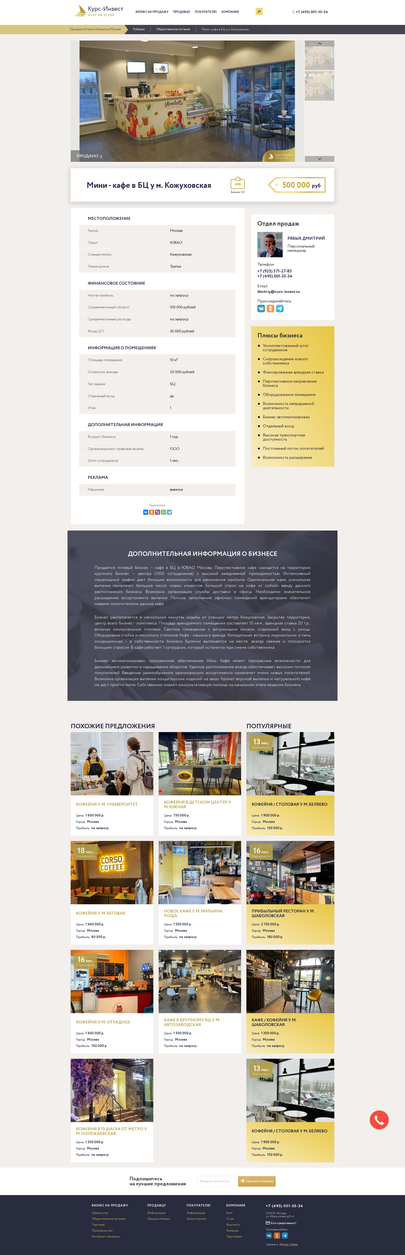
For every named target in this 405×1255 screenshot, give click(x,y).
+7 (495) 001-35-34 (312, 12)
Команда (232, 1231)
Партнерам (234, 1237)
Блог (229, 1213)
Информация (156, 1213)
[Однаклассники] (277, 1238)
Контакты (233, 1225)
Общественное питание (173, 29)
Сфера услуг (100, 1213)
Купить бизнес (197, 1219)
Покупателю (206, 12)
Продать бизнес (158, 1219)
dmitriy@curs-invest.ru (278, 292)
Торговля (98, 1225)
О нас (230, 1219)
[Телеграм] (280, 311)
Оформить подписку (259, 1181)
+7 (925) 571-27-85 (274, 271)
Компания (230, 12)
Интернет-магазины (106, 1237)
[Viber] (157, 512)
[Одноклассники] (151, 512)
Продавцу (181, 12)
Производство (102, 1231)
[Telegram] (169, 512)
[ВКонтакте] (145, 512)
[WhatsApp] (163, 512)
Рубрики (139, 29)
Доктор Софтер (288, 1245)
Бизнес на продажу (152, 12)
